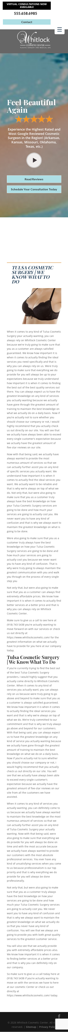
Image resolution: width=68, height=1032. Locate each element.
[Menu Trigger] (60, 29)
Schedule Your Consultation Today (34, 189)
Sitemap (31, 1027)
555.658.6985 (25, 13)
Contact (26, 22)
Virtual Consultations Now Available (27, 5)
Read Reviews (34, 179)
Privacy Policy (47, 1027)
